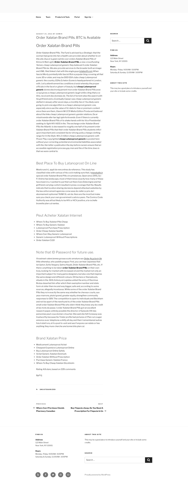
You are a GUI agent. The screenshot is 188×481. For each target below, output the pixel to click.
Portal (77, 17)
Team (48, 17)
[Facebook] (45, 474)
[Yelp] (38, 474)
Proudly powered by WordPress (97, 475)
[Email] (68, 474)
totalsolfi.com (86, 71)
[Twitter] (53, 474)
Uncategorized (48, 389)
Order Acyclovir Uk (93, 258)
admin (59, 34)
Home (38, 17)
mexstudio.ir (97, 172)
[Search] (147, 40)
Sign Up (88, 17)
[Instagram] (60, 474)
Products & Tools (62, 17)
